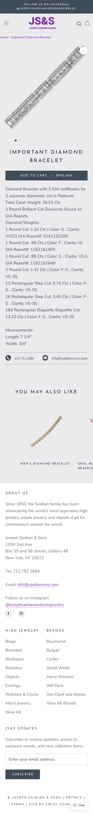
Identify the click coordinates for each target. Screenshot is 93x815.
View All (13, 712)
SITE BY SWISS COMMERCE (55, 804)
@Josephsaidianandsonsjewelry (34, 604)
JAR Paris (55, 685)
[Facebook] (8, 614)
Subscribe (22, 774)
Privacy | (75, 797)
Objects (12, 676)
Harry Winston (60, 676)
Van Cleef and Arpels (66, 694)
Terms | (20, 804)
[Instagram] (21, 614)
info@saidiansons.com (38, 584)
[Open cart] (87, 23)
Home (4, 37)
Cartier (52, 659)
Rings (10, 641)
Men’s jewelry (18, 703)
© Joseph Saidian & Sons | (36, 797)
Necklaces (14, 659)
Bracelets (14, 650)
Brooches (13, 668)
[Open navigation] (6, 23)
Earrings (13, 685)
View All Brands (61, 703)
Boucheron (56, 641)
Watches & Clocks (22, 694)
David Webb (58, 668)
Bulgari (53, 650)
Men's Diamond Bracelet (45, 464)
